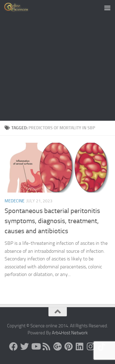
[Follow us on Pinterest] (68, 346)
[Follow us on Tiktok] (102, 346)
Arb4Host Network (70, 333)
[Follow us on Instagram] (90, 346)
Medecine (15, 201)
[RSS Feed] (46, 346)
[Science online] (13, 346)
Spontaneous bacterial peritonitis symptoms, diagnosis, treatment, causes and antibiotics (52, 221)
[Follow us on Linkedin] (79, 346)
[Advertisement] (57, 60)
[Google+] (57, 346)
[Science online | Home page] (21, 7)
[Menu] (107, 7)
